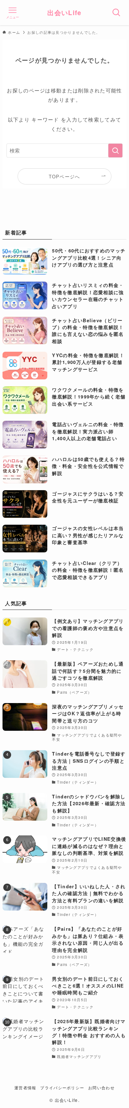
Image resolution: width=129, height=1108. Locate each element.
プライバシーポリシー (62, 1087)
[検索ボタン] (116, 12)
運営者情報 (25, 1087)
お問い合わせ (101, 1087)
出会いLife (64, 12)
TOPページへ (64, 176)
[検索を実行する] (115, 150)
